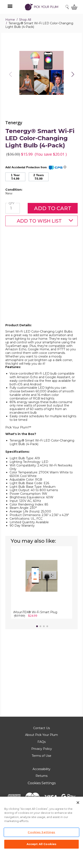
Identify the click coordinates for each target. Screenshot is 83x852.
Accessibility (41, 769)
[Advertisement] (41, 281)
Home (10, 20)
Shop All (25, 20)
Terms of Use (41, 756)
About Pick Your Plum (41, 735)
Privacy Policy (41, 749)
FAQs (41, 742)
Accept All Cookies (41, 844)
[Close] (78, 802)
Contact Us (41, 728)
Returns (41, 776)
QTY (12, 203)
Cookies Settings (42, 783)
